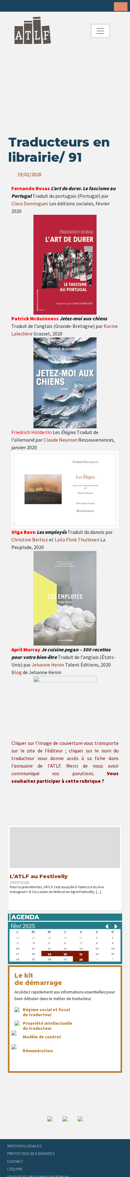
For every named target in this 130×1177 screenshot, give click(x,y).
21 (80, 953)
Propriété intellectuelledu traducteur (47, 1025)
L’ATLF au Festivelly (39, 876)
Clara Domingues (29, 203)
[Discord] (58, 6)
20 (65, 953)
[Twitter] (19, 6)
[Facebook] (9, 6)
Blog (16, 672)
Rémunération (38, 1050)
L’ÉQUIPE (14, 1168)
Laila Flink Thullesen (77, 539)
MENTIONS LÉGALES (24, 1145)
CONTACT (15, 1161)
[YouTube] (48, 6)
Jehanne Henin (48, 664)
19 (49, 953)
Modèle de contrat (42, 1037)
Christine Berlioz (29, 539)
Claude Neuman (60, 440)
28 (80, 958)
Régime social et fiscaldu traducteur (46, 1012)
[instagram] (39, 6)
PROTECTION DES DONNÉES (31, 1153)
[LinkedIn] (29, 6)
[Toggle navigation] (100, 31)
